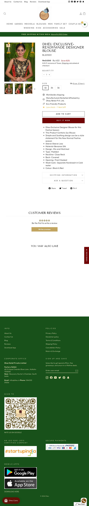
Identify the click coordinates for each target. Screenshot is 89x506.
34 (52, 88)
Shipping (65, 63)
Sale (62, 28)
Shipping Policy (51, 344)
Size (63, 83)
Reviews (33, 2)
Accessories (50, 28)
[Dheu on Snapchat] (68, 377)
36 (58, 88)
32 (45, 88)
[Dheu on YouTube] (55, 377)
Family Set (60, 24)
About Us (7, 2)
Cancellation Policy (53, 348)
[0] (84, 24)
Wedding (29, 28)
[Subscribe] (76, 370)
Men (50, 24)
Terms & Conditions (53, 340)
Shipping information (63, 175)
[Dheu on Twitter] (59, 377)
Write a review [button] (44, 229)
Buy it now (63, 120)
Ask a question (63, 181)
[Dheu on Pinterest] (64, 377)
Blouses (41, 24)
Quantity (48, 71)
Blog (26, 2)
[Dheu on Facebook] (51, 377)
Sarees (19, 24)
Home (10, 24)
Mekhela (30, 24)
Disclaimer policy (52, 337)
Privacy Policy (51, 333)
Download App (44, 2)
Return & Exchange (53, 351)
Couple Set (75, 24)
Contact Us (18, 2)
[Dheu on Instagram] (47, 377)
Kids (38, 28)
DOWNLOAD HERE (11, 492)
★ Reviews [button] (87, 255)
